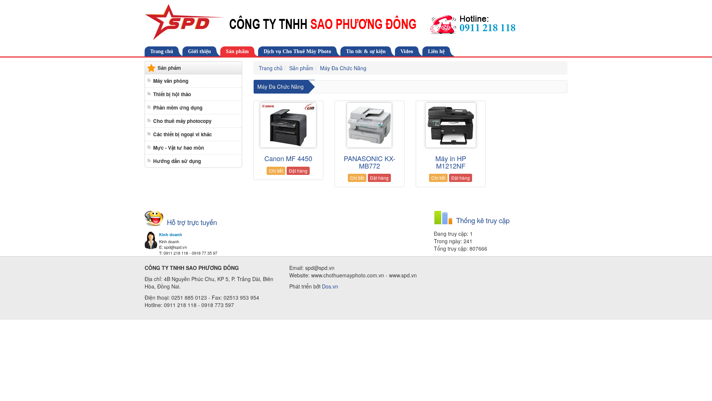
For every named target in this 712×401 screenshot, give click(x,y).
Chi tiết (276, 170)
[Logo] (356, 22)
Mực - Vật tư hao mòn (178, 147)
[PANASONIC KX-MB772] (369, 125)
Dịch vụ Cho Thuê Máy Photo (297, 51)
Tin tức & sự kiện (366, 51)
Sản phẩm (237, 51)
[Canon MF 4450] (288, 125)
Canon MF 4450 (288, 158)
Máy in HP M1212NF (450, 161)
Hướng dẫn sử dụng (177, 160)
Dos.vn (330, 286)
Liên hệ (436, 51)
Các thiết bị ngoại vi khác (182, 134)
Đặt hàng (298, 170)
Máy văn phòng (170, 80)
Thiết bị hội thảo (172, 94)
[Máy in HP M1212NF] (451, 125)
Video (406, 51)
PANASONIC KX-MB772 (369, 161)
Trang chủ (161, 51)
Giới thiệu (199, 51)
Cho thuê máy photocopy (182, 120)
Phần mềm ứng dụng (177, 107)
